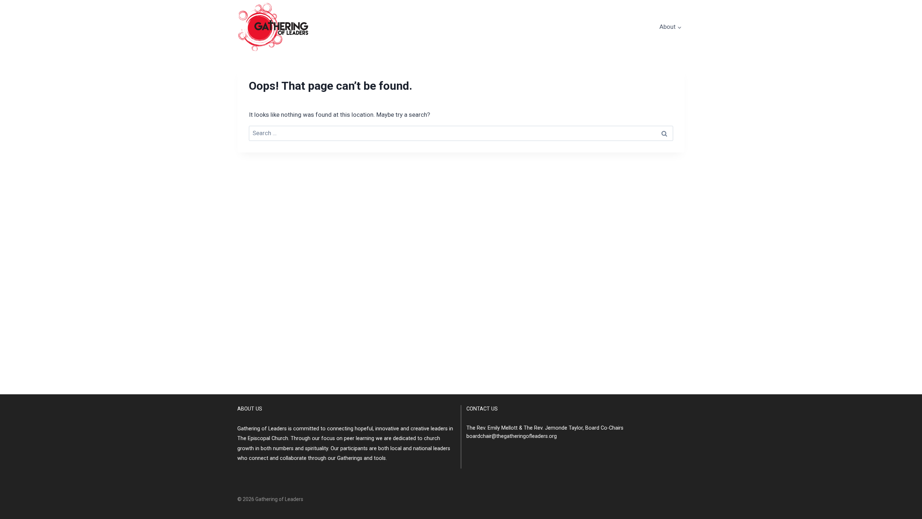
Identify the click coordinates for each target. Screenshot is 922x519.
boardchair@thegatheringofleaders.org (511, 436)
